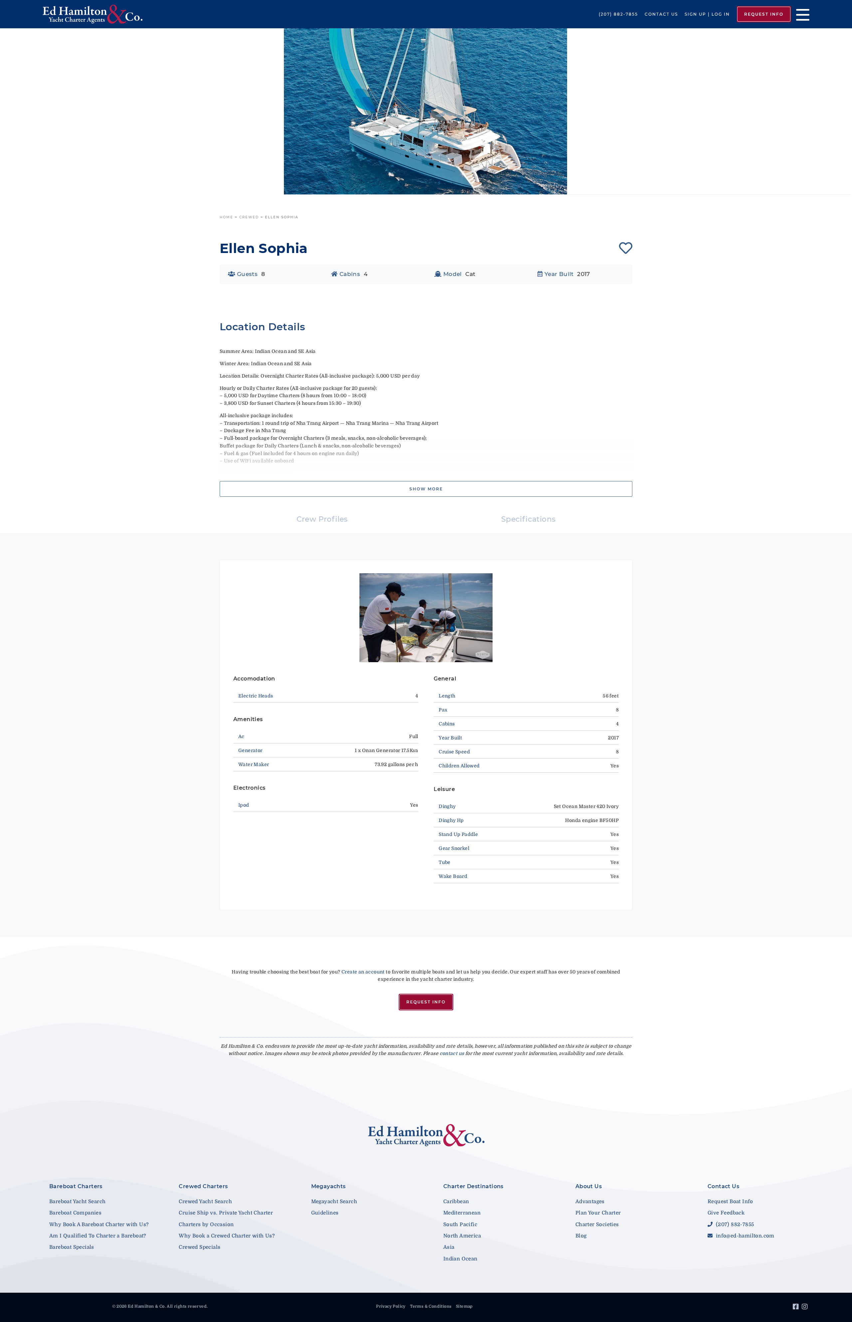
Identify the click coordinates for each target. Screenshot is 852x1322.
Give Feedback (726, 1213)
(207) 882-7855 (618, 14)
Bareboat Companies (75, 1213)
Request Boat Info (730, 1201)
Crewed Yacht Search (205, 1201)
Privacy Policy (391, 1306)
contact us (452, 1053)
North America (462, 1236)
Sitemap (464, 1306)
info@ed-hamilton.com (744, 1236)
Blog (581, 1236)
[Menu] (800, 14)
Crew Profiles (322, 519)
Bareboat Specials (71, 1247)
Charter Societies (597, 1224)
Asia (449, 1247)
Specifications (528, 519)
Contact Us (661, 14)
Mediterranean (462, 1213)
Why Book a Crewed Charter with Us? (227, 1236)
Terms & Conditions (430, 1306)
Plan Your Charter (598, 1213)
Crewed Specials (199, 1247)
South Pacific (460, 1224)
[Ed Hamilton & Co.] (122, 14)
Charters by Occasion (206, 1224)
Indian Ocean (460, 1259)
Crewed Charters (203, 1186)
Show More (426, 488)
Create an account (363, 971)
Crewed (249, 217)
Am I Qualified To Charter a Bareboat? (97, 1236)
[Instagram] (805, 1307)
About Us (588, 1186)
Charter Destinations (473, 1186)
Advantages (590, 1201)
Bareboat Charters (76, 1186)
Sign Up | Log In (707, 14)
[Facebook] (796, 1307)
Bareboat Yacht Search (77, 1201)
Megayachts (328, 1186)
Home (226, 217)
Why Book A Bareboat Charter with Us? (98, 1224)
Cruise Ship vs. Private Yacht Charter (226, 1213)
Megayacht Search (334, 1201)
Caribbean (456, 1201)
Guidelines (325, 1213)
